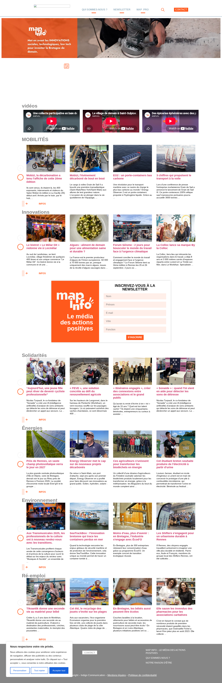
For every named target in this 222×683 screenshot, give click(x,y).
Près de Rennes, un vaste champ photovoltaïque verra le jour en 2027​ (44, 464)
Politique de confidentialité (142, 675)
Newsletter (121, 9)
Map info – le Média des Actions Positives (165, 651)
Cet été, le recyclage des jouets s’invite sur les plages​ (88, 610)
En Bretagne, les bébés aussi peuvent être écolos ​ (132, 610)
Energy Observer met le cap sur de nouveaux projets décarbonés (88, 464)
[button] (102, 56)
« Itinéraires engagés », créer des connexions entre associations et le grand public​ (132, 393)
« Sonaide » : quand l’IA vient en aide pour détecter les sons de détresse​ (175, 391)
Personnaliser (19, 670)
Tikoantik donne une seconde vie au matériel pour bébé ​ (45, 610)
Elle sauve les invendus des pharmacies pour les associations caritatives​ (174, 611)
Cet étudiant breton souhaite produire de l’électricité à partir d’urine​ (174, 464)
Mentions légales (117, 675)
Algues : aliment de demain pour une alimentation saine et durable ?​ (88, 248)
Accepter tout (59, 670)
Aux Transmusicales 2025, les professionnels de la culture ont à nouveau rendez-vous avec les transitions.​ (45, 538)
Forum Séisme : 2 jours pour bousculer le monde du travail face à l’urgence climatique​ (132, 248)
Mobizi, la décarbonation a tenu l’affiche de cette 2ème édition (44, 178)
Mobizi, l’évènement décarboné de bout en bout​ (87, 177)
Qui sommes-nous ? (94, 9)
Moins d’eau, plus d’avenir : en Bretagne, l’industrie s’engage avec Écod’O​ (131, 536)
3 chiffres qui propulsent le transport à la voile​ (173, 177)
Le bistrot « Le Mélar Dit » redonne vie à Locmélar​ (43, 246)
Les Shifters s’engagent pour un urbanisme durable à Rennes (175, 536)
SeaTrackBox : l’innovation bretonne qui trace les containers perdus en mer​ (87, 536)
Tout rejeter (39, 670)
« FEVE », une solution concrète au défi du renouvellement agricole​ (85, 391)
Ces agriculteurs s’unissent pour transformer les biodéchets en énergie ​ (131, 464)
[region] (39, 659)
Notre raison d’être (159, 662)
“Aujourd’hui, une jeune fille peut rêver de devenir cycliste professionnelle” (45, 391)
